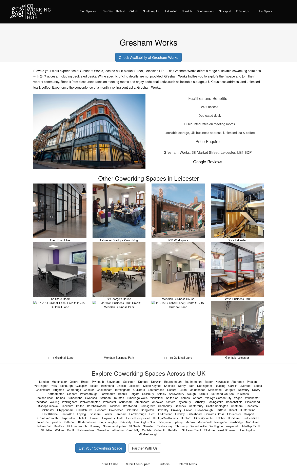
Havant (94, 418)
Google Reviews (207, 161)
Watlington (216, 426)
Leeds (258, 386)
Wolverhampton (90, 402)
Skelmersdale (85, 430)
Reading (220, 386)
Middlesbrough (148, 434)
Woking (54, 402)
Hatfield (82, 418)
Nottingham (204, 386)
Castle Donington (217, 406)
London (44, 382)
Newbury (243, 390)
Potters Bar (44, 426)
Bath (191, 386)
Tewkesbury (165, 426)
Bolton (80, 406)
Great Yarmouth (47, 418)
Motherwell (205, 422)
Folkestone (165, 414)
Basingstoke (215, 402)
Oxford (134, 11)
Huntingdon (247, 430)
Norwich (187, 11)
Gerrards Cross (214, 414)
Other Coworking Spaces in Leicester (148, 178)
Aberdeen (238, 382)
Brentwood (130, 406)
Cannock (180, 406)
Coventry (162, 410)
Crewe (188, 410)
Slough (191, 394)
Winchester (252, 398)
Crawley (176, 410)
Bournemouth (205, 11)
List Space (265, 11)
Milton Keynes (152, 386)
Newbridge (236, 422)
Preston (252, 382)
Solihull (203, 394)
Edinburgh (242, 11)
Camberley (165, 406)
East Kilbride (50, 414)
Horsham (234, 418)
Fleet (152, 414)
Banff (70, 430)
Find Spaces (88, 11)
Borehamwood (96, 406)
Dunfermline (247, 410)
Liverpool (245, 386)
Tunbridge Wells (137, 398)
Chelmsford (43, 390)
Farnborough (137, 414)
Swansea (91, 398)
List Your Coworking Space (100, 448)
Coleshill (159, 430)
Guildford (139, 390)
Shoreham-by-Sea (114, 426)
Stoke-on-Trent (191, 430)
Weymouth (232, 426)
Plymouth (98, 382)
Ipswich (56, 422)
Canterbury (196, 406)
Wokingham (69, 402)
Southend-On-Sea (222, 394)
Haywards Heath (112, 418)
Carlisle (147, 430)
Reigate (134, 394)
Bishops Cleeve (48, 406)
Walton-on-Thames (177, 398)
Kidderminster (87, 422)
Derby (182, 386)
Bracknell (114, 406)
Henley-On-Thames (165, 418)
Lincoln (121, 386)
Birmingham (123, 390)
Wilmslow (118, 430)
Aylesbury (184, 402)
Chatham (237, 406)
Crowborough (204, 410)
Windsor (41, 402)
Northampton (55, 394)
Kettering (69, 422)
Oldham (72, 394)
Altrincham (126, 402)
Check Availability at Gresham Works (148, 57)
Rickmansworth (77, 426)
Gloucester (234, 414)
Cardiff (232, 386)
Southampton (151, 11)
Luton (183, 390)
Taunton (119, 398)
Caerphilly (132, 430)
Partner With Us (145, 448)
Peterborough (89, 394)
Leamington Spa (144, 422)
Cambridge (74, 390)
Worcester (109, 402)
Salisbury (148, 394)
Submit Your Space (138, 464)
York (54, 386)
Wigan (238, 398)
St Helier (46, 430)
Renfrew (59, 426)
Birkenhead (252, 402)
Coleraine (132, 410)
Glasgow (81, 386)
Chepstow (251, 406)
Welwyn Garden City (218, 398)
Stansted (148, 426)
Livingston (164, 422)
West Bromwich (227, 430)
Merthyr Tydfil (251, 426)
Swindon (105, 398)
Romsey (95, 426)
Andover (157, 402)
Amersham (142, 402)
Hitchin (220, 418)
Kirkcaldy (125, 422)
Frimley (180, 414)
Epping (81, 414)
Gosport (249, 414)
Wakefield (156, 398)
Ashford (171, 402)
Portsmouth (107, 394)
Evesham (95, 414)
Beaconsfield (234, 402)
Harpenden (68, 418)
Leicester (171, 11)
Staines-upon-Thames (51, 398)
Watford (197, 398)
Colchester (116, 410)
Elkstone (209, 430)
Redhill (122, 394)
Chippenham (65, 410)
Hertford (186, 418)
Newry (256, 390)
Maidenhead (197, 390)
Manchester (59, 382)
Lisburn (172, 390)
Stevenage (113, 382)
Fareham (120, 414)
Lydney (178, 422)
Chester (89, 390)
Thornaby (181, 426)
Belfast (120, 11)
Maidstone (215, 390)
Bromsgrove (147, 406)
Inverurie (43, 422)
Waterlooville (199, 426)
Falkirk (107, 414)
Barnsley (199, 402)
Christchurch (84, 410)
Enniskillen (67, 414)
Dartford (221, 410)
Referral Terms (187, 464)
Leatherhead (156, 390)
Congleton (147, 410)
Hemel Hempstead (138, 418)
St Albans (243, 394)
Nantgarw (220, 422)
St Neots (134, 426)
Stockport (225, 11)
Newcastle (222, 382)
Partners (164, 464)
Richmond (107, 386)
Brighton (58, 390)
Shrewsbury (176, 394)
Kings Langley (108, 422)
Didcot (233, 410)
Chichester (47, 410)
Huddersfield (250, 418)
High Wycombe (204, 418)
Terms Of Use (109, 464)
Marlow (190, 422)
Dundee (143, 382)
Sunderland (75, 398)
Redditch (173, 430)
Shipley (161, 394)
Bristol (85, 382)
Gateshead (194, 414)
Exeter (208, 382)
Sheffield (169, 386)
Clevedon (103, 430)
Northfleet (252, 422)
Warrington (41, 386)
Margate (229, 390)
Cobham (100, 410)
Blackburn (67, 406)
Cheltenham (104, 390)
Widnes (59, 430)
